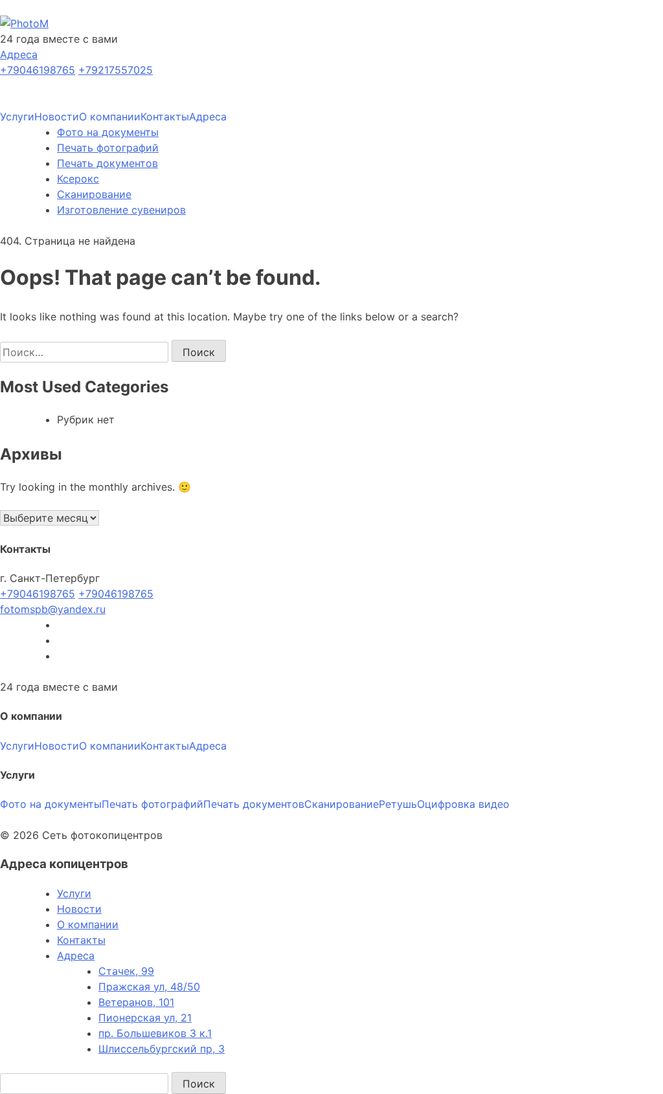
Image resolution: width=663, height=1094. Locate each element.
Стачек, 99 (126, 971)
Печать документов (107, 163)
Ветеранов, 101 (136, 1002)
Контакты (164, 116)
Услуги (17, 116)
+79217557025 (115, 69)
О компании (109, 116)
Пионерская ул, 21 (145, 1017)
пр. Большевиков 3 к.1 (155, 1033)
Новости (56, 116)
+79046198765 (37, 69)
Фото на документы (108, 132)
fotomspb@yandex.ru (53, 609)
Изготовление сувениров (121, 209)
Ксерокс (78, 178)
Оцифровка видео (463, 804)
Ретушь (398, 804)
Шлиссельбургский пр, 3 (161, 1048)
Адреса (19, 54)
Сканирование (94, 194)
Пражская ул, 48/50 (149, 986)
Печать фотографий (108, 147)
